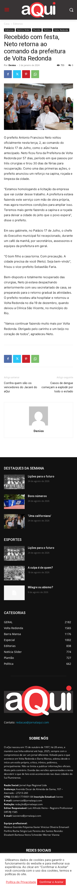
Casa (6, 23)
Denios (12, 65)
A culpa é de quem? (40, 567)
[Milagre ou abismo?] (14, 592)
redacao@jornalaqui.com (32, 722)
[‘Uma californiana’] (14, 521)
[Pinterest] (26, 74)
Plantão (36, 30)
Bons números (37, 496)
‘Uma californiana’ (39, 515)
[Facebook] (8, 74)
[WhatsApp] (35, 74)
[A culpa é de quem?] (14, 573)
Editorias (18, 23)
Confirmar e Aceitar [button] (51, 881)
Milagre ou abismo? (40, 587)
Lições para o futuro (41, 476)
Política (47, 30)
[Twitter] (17, 74)
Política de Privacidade (21, 882)
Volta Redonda (61, 30)
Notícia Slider (23, 30)
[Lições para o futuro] (14, 482)
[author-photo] (38, 425)
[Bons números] (14, 501)
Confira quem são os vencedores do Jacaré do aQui (20, 387)
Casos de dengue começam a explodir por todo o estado (57, 387)
